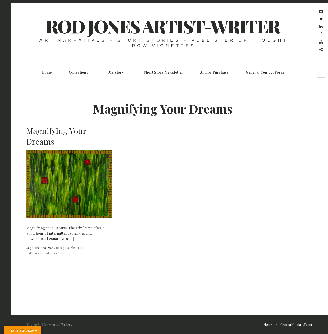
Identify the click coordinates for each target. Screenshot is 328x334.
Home (47, 72)
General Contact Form (265, 72)
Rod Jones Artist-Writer (163, 26)
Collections (80, 72)
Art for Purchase (214, 72)
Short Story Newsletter (163, 72)
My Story (117, 72)
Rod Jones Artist (54, 253)
